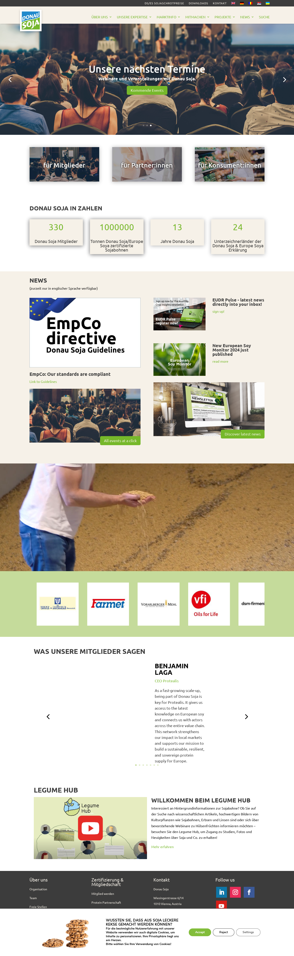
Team (33, 898)
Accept (200, 932)
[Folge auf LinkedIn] (221, 892)
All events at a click (120, 440)
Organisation (38, 889)
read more (220, 361)
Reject (223, 932)
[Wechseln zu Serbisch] (259, 4)
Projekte (223, 17)
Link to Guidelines (43, 381)
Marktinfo (166, 17)
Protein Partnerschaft (106, 902)
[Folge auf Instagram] (235, 892)
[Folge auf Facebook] (249, 892)
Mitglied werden (102, 893)
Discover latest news (243, 434)
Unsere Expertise (132, 17)
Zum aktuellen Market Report (147, 87)
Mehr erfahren (162, 846)
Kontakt (220, 3)
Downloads (198, 3)
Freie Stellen (38, 907)
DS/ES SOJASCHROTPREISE (164, 3)
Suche (264, 17)
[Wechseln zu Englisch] (233, 4)
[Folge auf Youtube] (221, 906)
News (245, 17)
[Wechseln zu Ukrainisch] (268, 4)
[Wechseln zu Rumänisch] (250, 4)
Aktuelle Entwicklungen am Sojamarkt (147, 71)
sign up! (218, 311)
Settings (248, 932)
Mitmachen (195, 17)
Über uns (99, 17)
